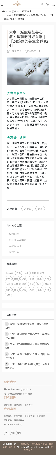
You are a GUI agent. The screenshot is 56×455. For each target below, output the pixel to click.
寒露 (47, 284)
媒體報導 (14, 234)
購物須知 (8, 405)
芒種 (31, 278)
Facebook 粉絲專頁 (13, 424)
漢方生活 (14, 252)
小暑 (47, 278)
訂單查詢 (18, 416)
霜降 (8, 289)
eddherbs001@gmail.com (20, 389)
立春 (18, 273)
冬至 (39, 289)
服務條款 (28, 405)
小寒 (47, 289)
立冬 (16, 289)
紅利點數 (8, 420)
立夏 (16, 278)
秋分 (39, 284)
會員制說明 (29, 416)
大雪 (31, 289)
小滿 (24, 278)
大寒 (40, 208)
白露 (31, 284)
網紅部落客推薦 (17, 240)
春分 (42, 273)
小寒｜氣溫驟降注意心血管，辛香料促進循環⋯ (27, 336)
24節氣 (27, 208)
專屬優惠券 (19, 420)
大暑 (8, 284)
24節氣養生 (15, 246)
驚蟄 (34, 273)
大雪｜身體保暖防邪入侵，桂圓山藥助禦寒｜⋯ (27, 356)
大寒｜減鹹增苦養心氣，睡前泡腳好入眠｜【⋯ (27, 326)
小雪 (24, 289)
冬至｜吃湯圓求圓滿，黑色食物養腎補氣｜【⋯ (27, 346)
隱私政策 (18, 405)
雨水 (26, 273)
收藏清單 (41, 416)
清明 (8, 278)
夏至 (39, 278)
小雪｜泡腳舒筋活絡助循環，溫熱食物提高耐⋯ (27, 366)
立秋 (16, 284)
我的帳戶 (8, 416)
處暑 (24, 284)
